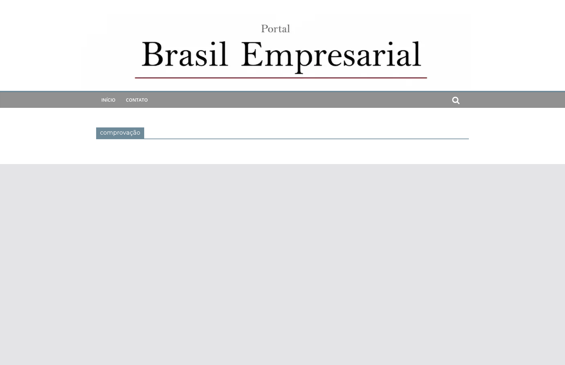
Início (108, 100)
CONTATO (137, 100)
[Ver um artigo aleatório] (466, 100)
